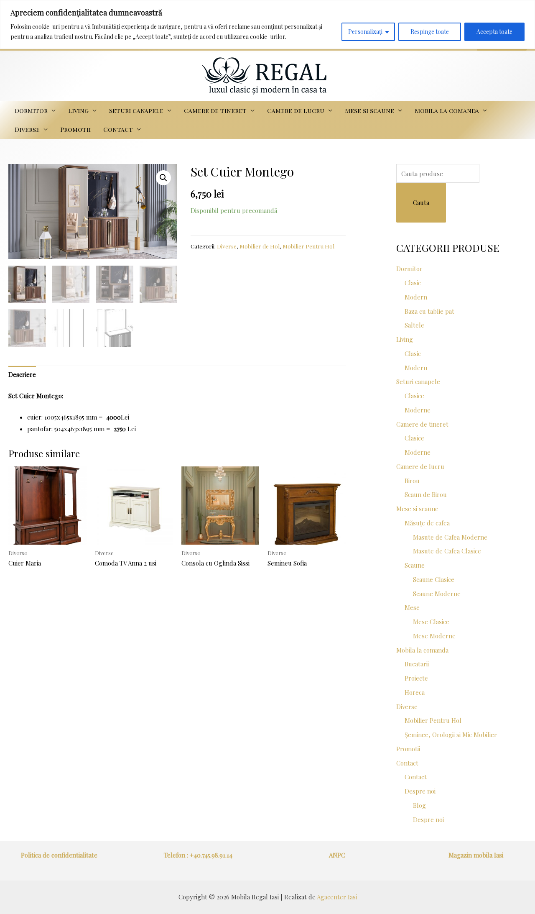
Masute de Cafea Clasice (447, 551)
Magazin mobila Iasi (475, 855)
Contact (118, 129)
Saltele (414, 325)
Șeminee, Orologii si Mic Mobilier (451, 734)
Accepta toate (494, 32)
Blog (419, 805)
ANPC (337, 855)
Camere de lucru (295, 110)
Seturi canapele (136, 110)
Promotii (75, 129)
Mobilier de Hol (259, 246)
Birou (412, 480)
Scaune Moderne (437, 593)
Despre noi (420, 791)
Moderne (418, 410)
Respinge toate (429, 32)
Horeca (415, 692)
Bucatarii (417, 664)
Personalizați (365, 32)
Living (78, 110)
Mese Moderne (434, 636)
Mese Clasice (431, 621)
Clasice (414, 396)
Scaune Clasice (433, 579)
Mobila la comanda (447, 110)
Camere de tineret (215, 110)
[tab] (22, 375)
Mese (412, 607)
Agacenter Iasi (337, 897)
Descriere (22, 374)
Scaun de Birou (426, 494)
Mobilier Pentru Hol (308, 246)
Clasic (413, 283)
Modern (416, 297)
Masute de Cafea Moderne (450, 537)
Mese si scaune (369, 110)
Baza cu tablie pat (429, 311)
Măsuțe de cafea (427, 523)
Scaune (415, 565)
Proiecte (416, 678)
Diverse (27, 129)
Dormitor (31, 110)
